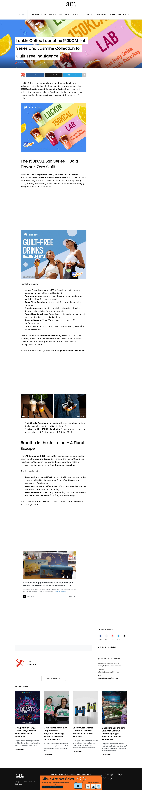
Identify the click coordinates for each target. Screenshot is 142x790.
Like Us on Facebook (107, 647)
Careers (72, 774)
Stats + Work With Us (84, 774)
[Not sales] (71, 782)
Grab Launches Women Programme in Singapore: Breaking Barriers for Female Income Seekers (55, 733)
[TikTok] (124, 637)
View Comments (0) (53, 678)
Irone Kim (32, 664)
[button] (16, 14)
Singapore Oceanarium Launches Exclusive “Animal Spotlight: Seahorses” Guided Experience (113, 734)
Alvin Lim (54, 774)
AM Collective (63, 774)
